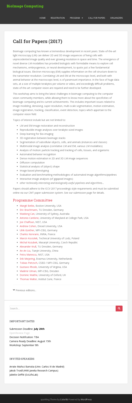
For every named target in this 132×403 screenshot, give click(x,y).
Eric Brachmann (28, 209)
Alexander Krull (28, 246)
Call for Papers (96, 17)
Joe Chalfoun (27, 222)
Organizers (116, 17)
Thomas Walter (28, 279)
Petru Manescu (28, 254)
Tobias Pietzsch (28, 262)
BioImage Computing (25, 6)
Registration (58, 17)
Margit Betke (27, 205)
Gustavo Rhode (28, 267)
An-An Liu (25, 250)
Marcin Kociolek (28, 238)
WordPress (86, 399)
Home (43, 17)
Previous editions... (26, 290)
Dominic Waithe (28, 275)
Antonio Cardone (29, 218)
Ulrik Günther (27, 230)
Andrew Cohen (28, 226)
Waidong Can (27, 213)
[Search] (119, 308)
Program (75, 17)
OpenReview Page (19, 333)
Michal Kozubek (28, 242)
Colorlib (64, 399)
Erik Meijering (27, 258)
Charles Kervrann (29, 234)
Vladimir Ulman (28, 271)
